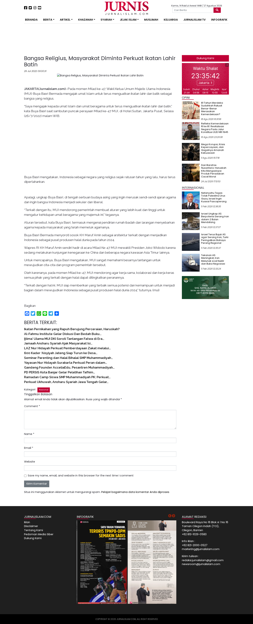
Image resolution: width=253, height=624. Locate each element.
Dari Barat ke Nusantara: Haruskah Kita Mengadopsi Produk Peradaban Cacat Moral (213, 170)
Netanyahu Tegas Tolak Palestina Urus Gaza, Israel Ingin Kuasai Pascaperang (214, 197)
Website (29, 461)
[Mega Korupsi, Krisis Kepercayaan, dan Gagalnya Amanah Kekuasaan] (191, 151)
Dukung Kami (205, 58)
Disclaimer (31, 526)
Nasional (43, 389)
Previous (170, 516)
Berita (47, 20)
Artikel (65, 20)
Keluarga (171, 20)
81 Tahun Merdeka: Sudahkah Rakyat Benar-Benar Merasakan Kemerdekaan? (212, 108)
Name (29, 434)
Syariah (106, 20)
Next (173, 516)
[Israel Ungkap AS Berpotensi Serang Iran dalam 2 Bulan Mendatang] (191, 221)
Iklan (27, 522)
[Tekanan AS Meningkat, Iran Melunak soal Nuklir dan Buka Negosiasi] (191, 262)
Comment (32, 406)
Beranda (31, 20)
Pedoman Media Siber (38, 534)
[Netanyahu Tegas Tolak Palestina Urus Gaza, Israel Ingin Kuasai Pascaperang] (191, 200)
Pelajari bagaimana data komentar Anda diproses (135, 492)
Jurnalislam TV (194, 20)
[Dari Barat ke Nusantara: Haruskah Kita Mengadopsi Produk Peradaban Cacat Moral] (191, 172)
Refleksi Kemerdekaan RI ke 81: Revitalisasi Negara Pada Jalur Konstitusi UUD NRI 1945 (215, 128)
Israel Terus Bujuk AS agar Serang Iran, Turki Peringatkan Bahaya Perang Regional (214, 239)
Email (28, 448)
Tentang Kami (33, 530)
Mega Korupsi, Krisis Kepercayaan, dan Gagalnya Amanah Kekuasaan (213, 149)
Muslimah (151, 20)
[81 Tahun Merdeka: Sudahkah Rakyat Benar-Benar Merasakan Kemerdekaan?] (191, 110)
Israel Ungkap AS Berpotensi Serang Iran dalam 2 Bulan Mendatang (215, 218)
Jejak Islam (128, 20)
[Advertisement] (12, 68)
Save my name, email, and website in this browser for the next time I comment (81, 475)
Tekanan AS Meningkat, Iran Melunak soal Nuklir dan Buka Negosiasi (213, 259)
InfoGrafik (219, 20)
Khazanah (85, 20)
